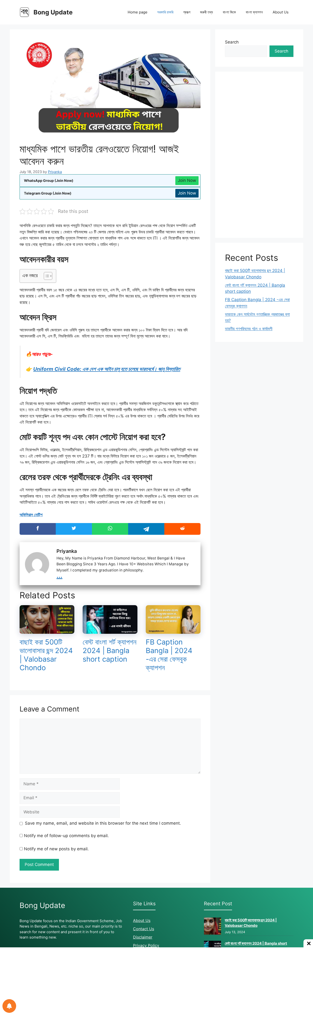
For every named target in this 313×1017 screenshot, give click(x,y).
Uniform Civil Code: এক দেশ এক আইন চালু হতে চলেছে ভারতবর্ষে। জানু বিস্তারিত (106, 369)
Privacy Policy (146, 945)
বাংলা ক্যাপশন (254, 12)
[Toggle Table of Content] (45, 276)
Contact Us (143, 928)
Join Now (187, 180)
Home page (137, 12)
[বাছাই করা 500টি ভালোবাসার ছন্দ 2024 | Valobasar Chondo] (47, 630)
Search (232, 42)
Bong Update (53, 12)
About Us (281, 12)
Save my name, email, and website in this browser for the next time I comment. (103, 823)
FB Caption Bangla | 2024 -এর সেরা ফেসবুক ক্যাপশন (169, 655)
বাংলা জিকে (229, 12)
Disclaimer (142, 937)
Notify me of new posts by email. (56, 848)
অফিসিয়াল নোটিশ (31, 514)
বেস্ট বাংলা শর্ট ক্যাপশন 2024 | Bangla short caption (109, 650)
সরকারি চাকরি (165, 12)
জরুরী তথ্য (206, 12)
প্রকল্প (186, 12)
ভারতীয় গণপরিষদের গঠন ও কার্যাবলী (248, 328)
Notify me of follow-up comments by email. (66, 835)
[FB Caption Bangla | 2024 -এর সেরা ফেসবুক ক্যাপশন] (173, 630)
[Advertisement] (259, 154)
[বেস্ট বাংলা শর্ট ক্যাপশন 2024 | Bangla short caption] (110, 630)
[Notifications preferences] (9, 1006)
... (59, 575)
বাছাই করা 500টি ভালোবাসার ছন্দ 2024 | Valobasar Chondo (46, 655)
